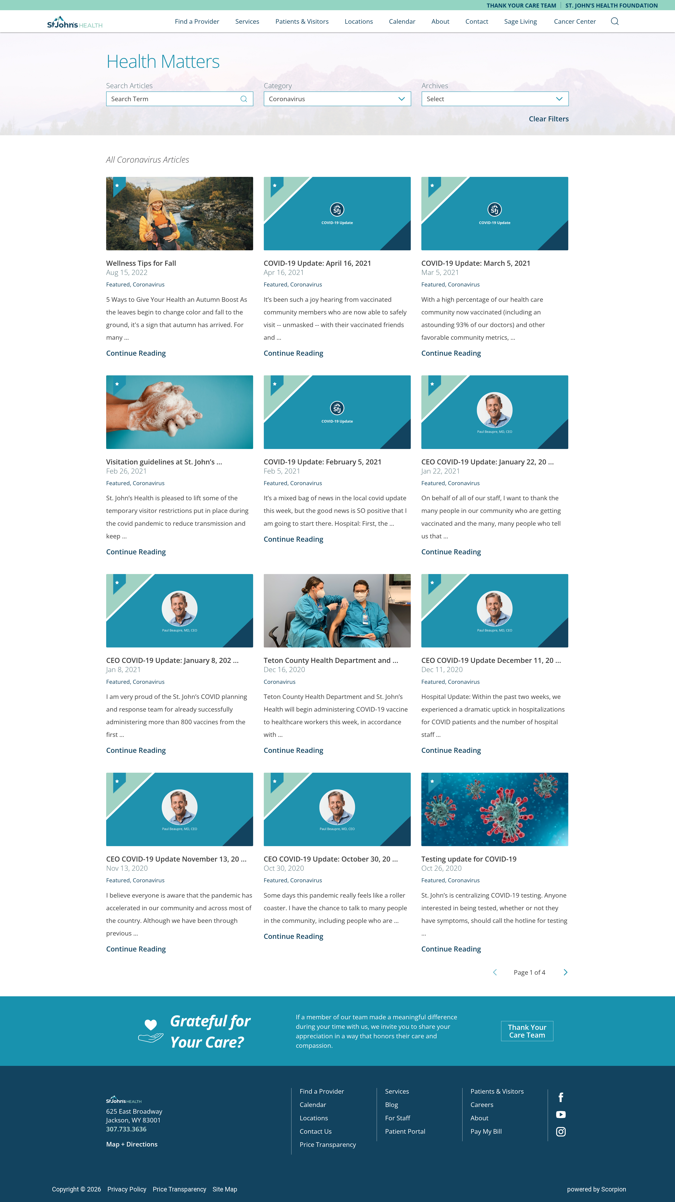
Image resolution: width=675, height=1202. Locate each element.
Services (397, 1091)
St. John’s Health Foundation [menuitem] (611, 5)
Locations (314, 1118)
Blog (391, 1104)
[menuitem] (615, 21)
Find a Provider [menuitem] (197, 21)
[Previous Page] (495, 972)
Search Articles (129, 85)
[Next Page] (565, 972)
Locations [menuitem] (359, 21)
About (479, 1118)
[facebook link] (561, 1098)
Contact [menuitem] (476, 21)
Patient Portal (405, 1131)
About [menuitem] (440, 21)
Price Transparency (328, 1144)
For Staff (397, 1118)
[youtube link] (561, 1115)
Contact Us (316, 1131)
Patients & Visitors (497, 1091)
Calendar (313, 1104)
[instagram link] (561, 1132)
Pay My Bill (486, 1131)
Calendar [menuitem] (402, 21)
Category (278, 85)
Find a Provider (322, 1091)
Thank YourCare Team (527, 1031)
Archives (435, 85)
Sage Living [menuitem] (520, 21)
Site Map (225, 1189)
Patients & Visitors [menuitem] (302, 21)
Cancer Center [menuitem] (575, 21)
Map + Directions (132, 1144)
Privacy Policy (126, 1189)
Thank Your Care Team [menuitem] (521, 5)
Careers (482, 1104)
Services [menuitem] (247, 21)
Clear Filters (549, 118)
